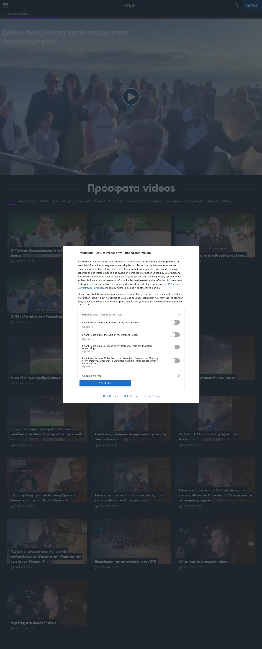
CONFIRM (105, 383)
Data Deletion (111, 396)
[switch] (175, 322)
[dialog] (131, 324)
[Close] (192, 253)
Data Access (131, 396)
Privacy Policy (151, 396)
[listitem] (131, 314)
